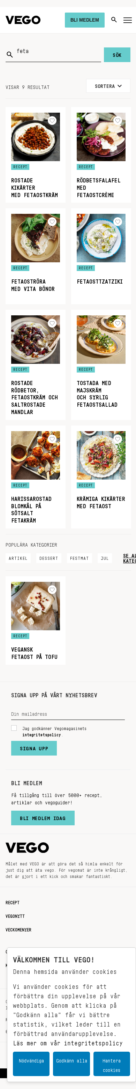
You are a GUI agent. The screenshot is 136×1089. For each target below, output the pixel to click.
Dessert (48, 557)
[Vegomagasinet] (23, 20)
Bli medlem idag (43, 816)
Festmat (79, 557)
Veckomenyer (18, 928)
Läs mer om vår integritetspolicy (68, 1041)
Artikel (18, 557)
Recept (13, 901)
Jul (105, 557)
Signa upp (34, 746)
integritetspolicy (41, 733)
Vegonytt (15, 914)
